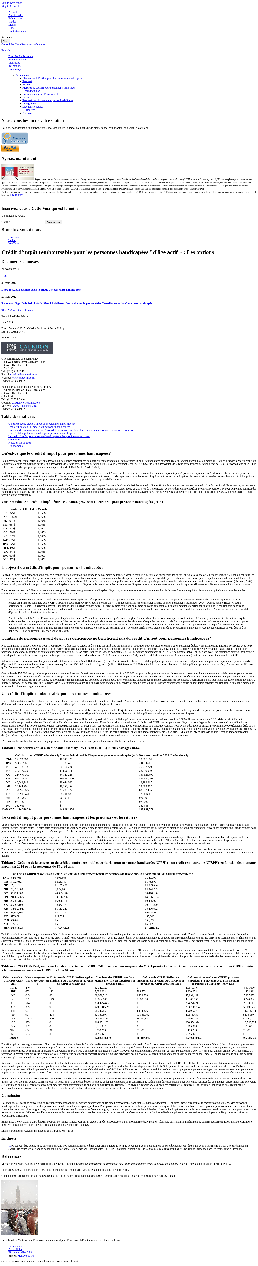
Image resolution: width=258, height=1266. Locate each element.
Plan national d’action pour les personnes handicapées (52, 78)
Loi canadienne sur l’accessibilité (40, 93)
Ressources (28, 109)
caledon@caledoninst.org (24, 374)
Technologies (15, 69)
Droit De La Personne (20, 56)
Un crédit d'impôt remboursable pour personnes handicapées (41, 433)
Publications (15, 18)
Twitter (12, 240)
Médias (12, 24)
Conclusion (14, 439)
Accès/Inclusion (31, 90)
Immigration (29, 103)
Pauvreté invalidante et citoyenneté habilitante (47, 100)
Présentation (22, 74)
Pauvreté (27, 81)
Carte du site (15, 1246)
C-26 (4, 275)
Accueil (12, 12)
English (5, 50)
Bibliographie (16, 445)
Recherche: (8, 37)
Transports (14, 62)
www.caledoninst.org (23, 377)
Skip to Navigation (11, 2)
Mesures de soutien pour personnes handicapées (48, 87)
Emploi (26, 84)
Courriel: (6, 221)
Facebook (13, 237)
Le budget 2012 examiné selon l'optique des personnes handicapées (41, 289)
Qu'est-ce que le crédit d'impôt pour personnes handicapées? (41, 423)
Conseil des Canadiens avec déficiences (23, 44)
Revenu (26, 97)
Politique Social (17, 59)
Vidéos (12, 21)
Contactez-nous (17, 31)
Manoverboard (26, 1255)
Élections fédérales (32, 106)
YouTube (13, 243)
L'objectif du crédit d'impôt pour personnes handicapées (39, 426)
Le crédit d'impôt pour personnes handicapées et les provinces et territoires (49, 436)
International (15, 65)
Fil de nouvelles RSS (20, 1252)
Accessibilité (15, 1249)
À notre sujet (15, 15)
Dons (11, 27)
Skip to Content (10, 6)
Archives (27, 112)
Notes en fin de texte (19, 442)
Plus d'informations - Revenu (17, 310)
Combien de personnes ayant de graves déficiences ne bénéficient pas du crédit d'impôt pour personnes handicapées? (72, 430)
